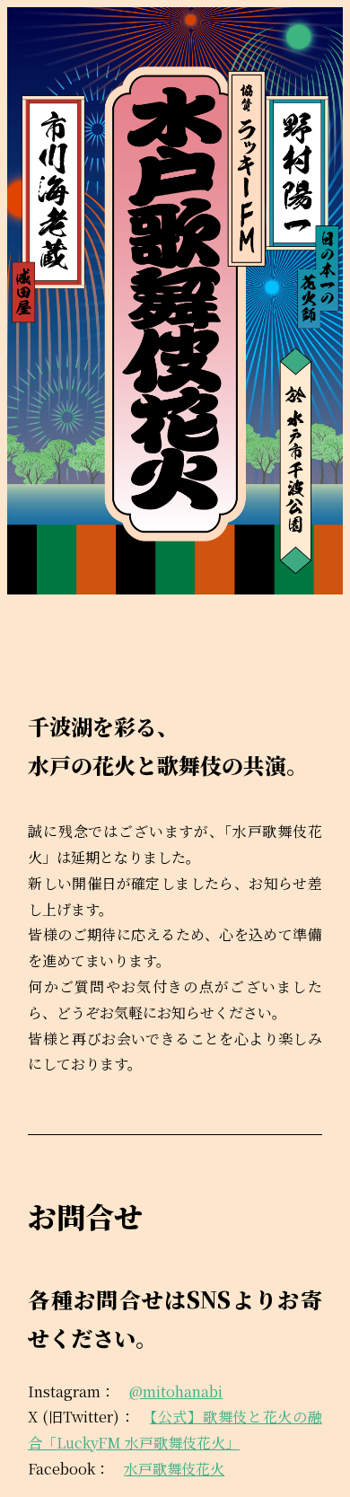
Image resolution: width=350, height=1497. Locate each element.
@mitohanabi (176, 1391)
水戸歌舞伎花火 (174, 1468)
